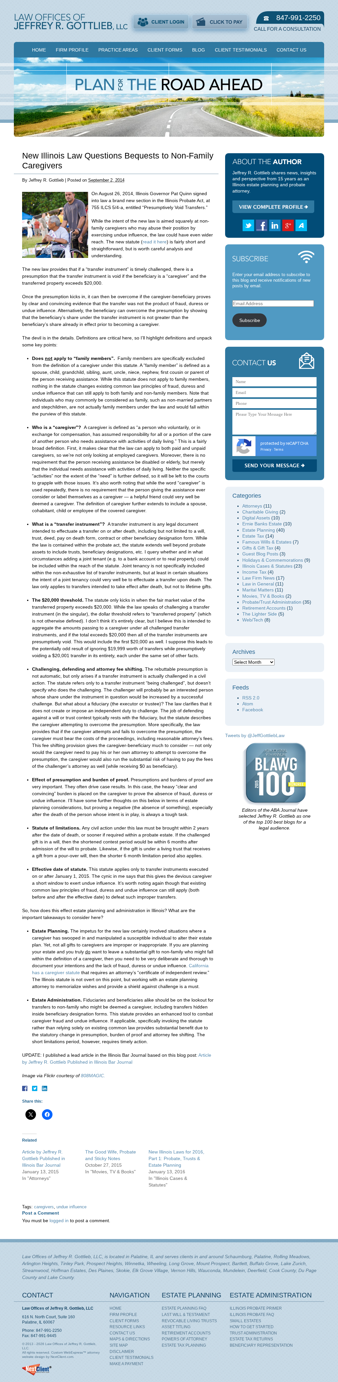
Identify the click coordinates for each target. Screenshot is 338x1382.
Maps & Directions (130, 1339)
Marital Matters (258, 589)
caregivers (44, 1207)
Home (39, 50)
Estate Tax (253, 536)
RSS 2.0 (250, 697)
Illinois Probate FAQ (252, 1314)
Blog (198, 50)
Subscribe (249, 320)
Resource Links (127, 1327)
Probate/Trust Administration (271, 602)
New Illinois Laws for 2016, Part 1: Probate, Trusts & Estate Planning (176, 1158)
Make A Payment (126, 1364)
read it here (155, 241)
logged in (59, 1220)
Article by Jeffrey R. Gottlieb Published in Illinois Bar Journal (43, 1158)
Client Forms (165, 50)
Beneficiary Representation (261, 1345)
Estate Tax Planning (184, 1345)
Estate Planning (258, 530)
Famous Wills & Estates (266, 542)
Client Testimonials (241, 50)
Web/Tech (252, 619)
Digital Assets (256, 517)
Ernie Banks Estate (262, 523)
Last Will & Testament (186, 1314)
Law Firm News (258, 578)
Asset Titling (176, 1327)
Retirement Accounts (264, 608)
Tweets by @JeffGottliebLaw (255, 735)
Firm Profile (72, 50)
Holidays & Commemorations (272, 560)
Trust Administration (253, 1333)
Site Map (119, 1345)
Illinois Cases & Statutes (267, 566)
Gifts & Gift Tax (257, 547)
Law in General (258, 583)
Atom (247, 703)
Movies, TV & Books (263, 596)
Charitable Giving (260, 511)
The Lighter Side (259, 614)
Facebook (252, 709)
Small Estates (245, 1321)
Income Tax (254, 572)
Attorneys (252, 506)
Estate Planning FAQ (184, 1308)
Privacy (265, 449)
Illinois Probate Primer (256, 1308)
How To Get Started (252, 1327)
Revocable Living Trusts (189, 1321)
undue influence (71, 1207)
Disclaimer (122, 1351)
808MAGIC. (93, 1075)
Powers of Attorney (184, 1339)
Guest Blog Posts (260, 553)
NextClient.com (62, 1357)
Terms (279, 449)
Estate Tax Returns (251, 1339)
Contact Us (291, 50)
